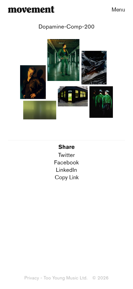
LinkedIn (66, 169)
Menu (118, 9)
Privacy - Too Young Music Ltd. (56, 278)
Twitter (66, 154)
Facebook (66, 162)
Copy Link (67, 177)
